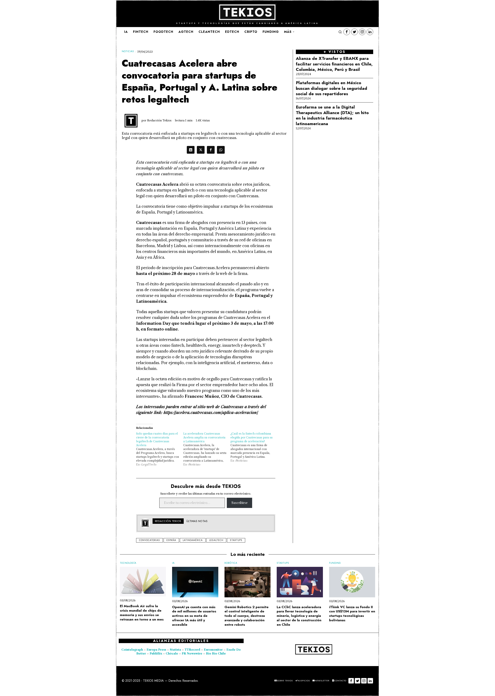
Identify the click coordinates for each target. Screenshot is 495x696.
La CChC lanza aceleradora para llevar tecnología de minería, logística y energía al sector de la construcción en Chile (299, 616)
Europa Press (156, 649)
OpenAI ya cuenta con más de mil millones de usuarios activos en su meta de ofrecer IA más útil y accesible (194, 616)
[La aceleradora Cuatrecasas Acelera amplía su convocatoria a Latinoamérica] (206, 449)
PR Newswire (192, 653)
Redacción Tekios (159, 120)
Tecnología (128, 563)
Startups (236, 540)
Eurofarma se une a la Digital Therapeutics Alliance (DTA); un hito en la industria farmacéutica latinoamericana (332, 115)
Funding (335, 563)
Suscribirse (239, 503)
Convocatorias (149, 540)
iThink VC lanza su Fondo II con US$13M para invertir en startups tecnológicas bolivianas (352, 613)
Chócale (172, 653)
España (171, 540)
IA (173, 563)
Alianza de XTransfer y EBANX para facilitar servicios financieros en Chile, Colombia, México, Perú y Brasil (334, 64)
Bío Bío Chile (216, 653)
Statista (176, 649)
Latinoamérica (193, 540)
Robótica (230, 563)
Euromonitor (214, 649)
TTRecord (193, 649)
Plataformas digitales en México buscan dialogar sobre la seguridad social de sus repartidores (331, 88)
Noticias (128, 51)
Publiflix (156, 653)
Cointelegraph (132, 649)
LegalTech (216, 540)
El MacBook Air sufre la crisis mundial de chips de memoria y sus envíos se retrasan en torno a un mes (142, 612)
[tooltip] (346, 32)
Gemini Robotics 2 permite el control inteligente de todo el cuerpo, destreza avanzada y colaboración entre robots (246, 616)
